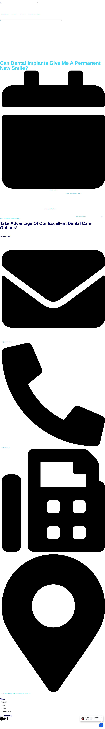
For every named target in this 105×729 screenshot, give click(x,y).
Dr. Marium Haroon (81, 216)
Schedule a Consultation (34, 14)
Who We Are (14, 14)
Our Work (22, 14)
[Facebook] (2, 719)
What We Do (5, 14)
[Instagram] (6, 719)
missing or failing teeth (50, 208)
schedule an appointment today (12, 218)
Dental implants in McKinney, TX (74, 193)
